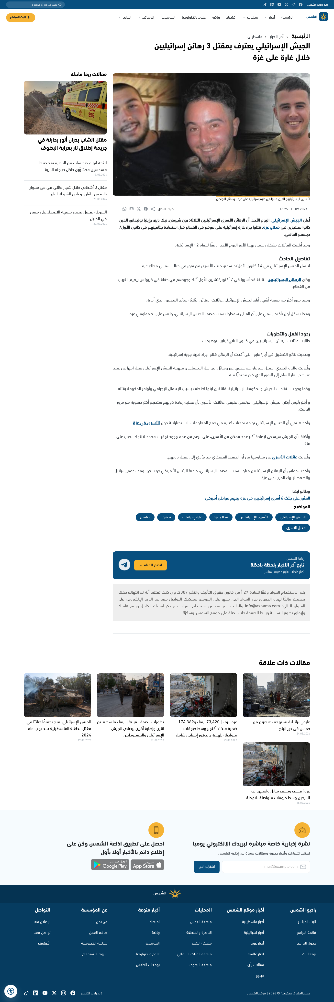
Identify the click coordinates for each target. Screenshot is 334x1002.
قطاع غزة (272, 227)
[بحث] (60, 4)
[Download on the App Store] (147, 864)
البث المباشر (18, 17)
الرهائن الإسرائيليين (284, 280)
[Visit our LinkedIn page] (272, 5)
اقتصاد (231, 17)
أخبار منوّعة (149, 910)
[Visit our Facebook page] (300, 5)
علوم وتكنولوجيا (194, 17)
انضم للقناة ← (150, 565)
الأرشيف (44, 943)
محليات (252, 17)
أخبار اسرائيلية (254, 932)
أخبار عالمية (256, 954)
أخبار (272, 17)
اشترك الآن (207, 866)
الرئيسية (287, 17)
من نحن (101, 922)
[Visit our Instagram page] (293, 5)
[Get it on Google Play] (110, 864)
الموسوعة (168, 17)
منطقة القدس (201, 922)
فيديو (260, 976)
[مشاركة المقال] (154, 209)
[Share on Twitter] (140, 209)
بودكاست (309, 954)
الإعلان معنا (41, 922)
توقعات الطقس (148, 965)
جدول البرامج (306, 943)
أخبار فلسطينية (253, 922)
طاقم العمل (98, 932)
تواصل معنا (41, 932)
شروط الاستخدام (94, 954)
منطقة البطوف (200, 965)
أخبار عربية (257, 943)
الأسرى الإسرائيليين (254, 517)
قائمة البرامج (306, 932)
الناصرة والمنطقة (199, 932)
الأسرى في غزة (146, 423)
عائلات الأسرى (285, 457)
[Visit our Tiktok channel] (265, 5)
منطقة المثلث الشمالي (194, 954)
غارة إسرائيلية (192, 517)
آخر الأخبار (277, 37)
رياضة (216, 17)
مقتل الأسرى (296, 528)
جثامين (145, 517)
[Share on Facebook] (147, 209)
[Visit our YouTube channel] (279, 5)
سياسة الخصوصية (94, 943)
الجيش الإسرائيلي (287, 220)
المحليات (203, 910)
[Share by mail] (133, 209)
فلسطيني (254, 37)
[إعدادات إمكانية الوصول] (10, 991)
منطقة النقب (202, 943)
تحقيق (166, 517)
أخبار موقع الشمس (245, 910)
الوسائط (148, 17)
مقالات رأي (255, 965)
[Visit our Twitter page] (286, 5)
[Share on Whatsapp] (126, 209)
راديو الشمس (303, 910)
